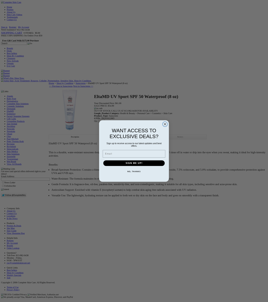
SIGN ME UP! (134, 163)
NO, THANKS (134, 172)
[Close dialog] (165, 124)
